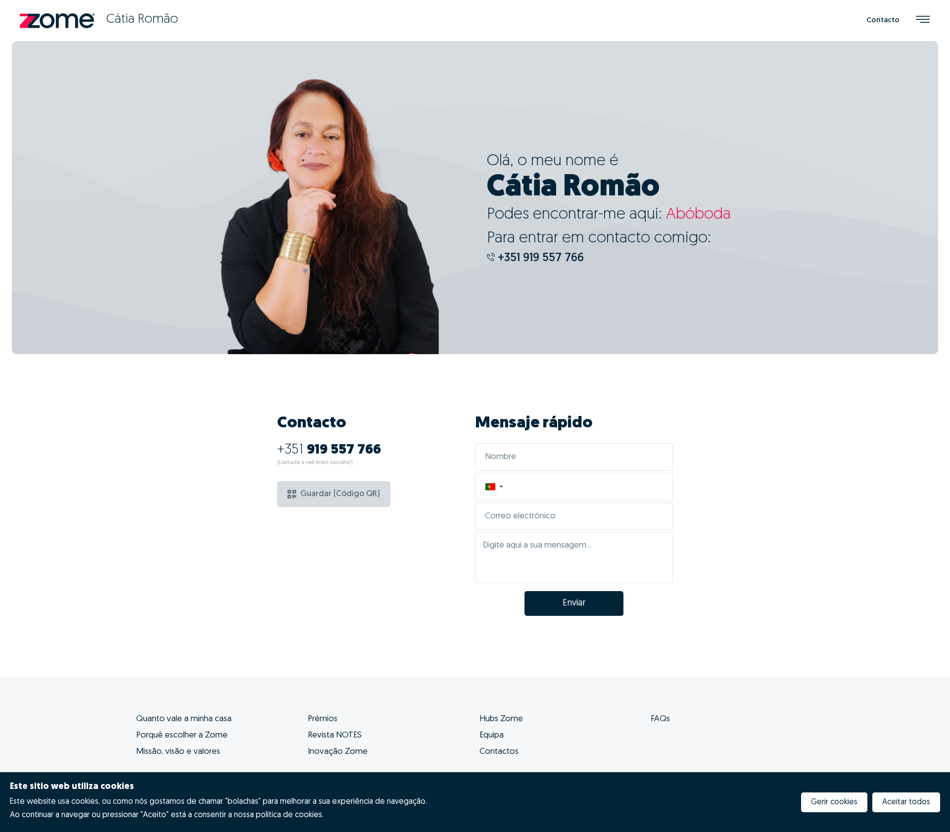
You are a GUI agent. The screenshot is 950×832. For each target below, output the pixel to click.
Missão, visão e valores (178, 751)
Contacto (883, 20)
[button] (494, 486)
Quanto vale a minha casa (184, 719)
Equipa (491, 735)
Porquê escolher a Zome (182, 735)
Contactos (499, 751)
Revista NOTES (335, 735)
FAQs (660, 719)
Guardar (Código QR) (340, 494)
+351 (329, 450)
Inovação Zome (338, 751)
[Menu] (922, 20)
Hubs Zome (501, 719)
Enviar (574, 603)
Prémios (322, 719)
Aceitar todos (906, 802)
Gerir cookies (834, 802)
